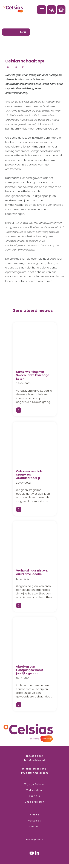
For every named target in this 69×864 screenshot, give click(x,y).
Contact (34, 826)
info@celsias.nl (34, 760)
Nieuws (34, 814)
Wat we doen (34, 789)
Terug (23, 31)
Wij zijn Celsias (34, 784)
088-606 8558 (35, 756)
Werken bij (34, 820)
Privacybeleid (34, 839)
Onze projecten (34, 801)
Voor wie (34, 795)
